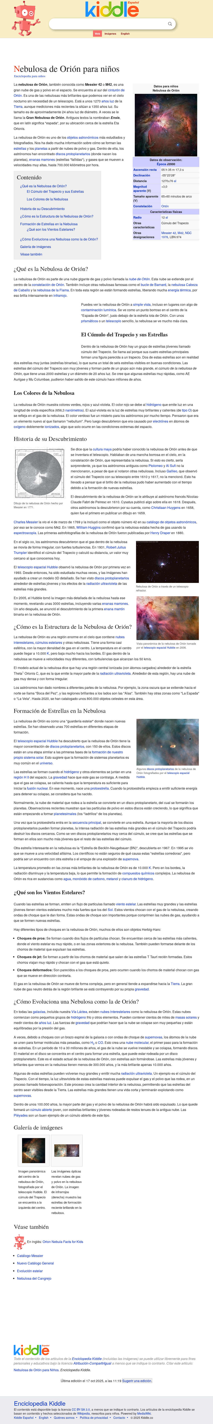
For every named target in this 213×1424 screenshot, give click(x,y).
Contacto (119, 1417)
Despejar (161, 24)
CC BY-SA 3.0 (81, 1409)
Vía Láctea (79, 1011)
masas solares (186, 1017)
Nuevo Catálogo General (35, 1263)
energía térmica (179, 290)
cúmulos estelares (48, 642)
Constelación (142, 206)
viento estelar (126, 904)
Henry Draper (160, 532)
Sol (110, 909)
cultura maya (102, 449)
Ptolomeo (156, 465)
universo (46, 763)
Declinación (141, 175)
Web (97, 33)
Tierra (18, 106)
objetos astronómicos (82, 137)
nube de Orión (139, 279)
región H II (21, 777)
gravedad (60, 777)
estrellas (20, 148)
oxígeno (20, 426)
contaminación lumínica (98, 309)
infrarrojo (60, 295)
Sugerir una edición (136, 1380)
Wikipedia (83, 1413)
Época (161, 164)
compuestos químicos (138, 873)
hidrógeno (153, 404)
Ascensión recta (145, 169)
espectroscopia (25, 532)
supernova (130, 859)
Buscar (170, 24)
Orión (165, 206)
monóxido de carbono (89, 878)
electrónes (160, 421)
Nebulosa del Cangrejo (34, 1278)
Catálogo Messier (30, 1255)
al (175, 181)
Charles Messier (26, 522)
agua (67, 878)
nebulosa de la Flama (53, 290)
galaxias (39, 1011)
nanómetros (74, 410)
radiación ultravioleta (101, 583)
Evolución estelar (30, 1270)
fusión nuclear (37, 788)
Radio (137, 217)
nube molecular (137, 1042)
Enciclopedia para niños (29, 76)
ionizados (52, 426)
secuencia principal (86, 822)
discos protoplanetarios (73, 153)
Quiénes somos (64, 1417)
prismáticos (89, 320)
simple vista (142, 304)
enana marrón (114, 608)
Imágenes (110, 33)
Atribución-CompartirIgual (92, 1363)
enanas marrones (42, 159)
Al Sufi (171, 465)
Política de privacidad (94, 1417)
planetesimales (65, 813)
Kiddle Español (23, 1417)
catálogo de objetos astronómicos (171, 522)
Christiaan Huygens (166, 507)
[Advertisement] (106, 49)
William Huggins (88, 527)
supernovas (153, 1037)
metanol (112, 878)
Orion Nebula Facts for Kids (63, 1241)
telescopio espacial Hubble (159, 647)
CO (100, 1042)
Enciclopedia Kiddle (87, 1358)
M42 (180, 232)
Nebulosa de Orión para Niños (36, 1369)
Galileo (172, 471)
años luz (108, 101)
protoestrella (99, 788)
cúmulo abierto (41, 1109)
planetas (41, 148)
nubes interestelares (115, 1011)
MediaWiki (144, 1413)
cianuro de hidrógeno (137, 878)
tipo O (186, 410)
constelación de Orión (48, 284)
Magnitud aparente (140, 188)
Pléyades (21, 1115)
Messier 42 (168, 232)
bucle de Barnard (153, 284)
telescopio (113, 320)
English (125, 33)
